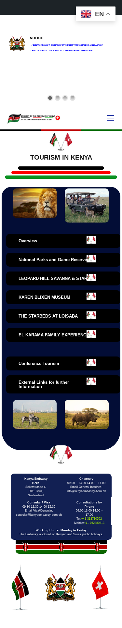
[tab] (63, 241)
